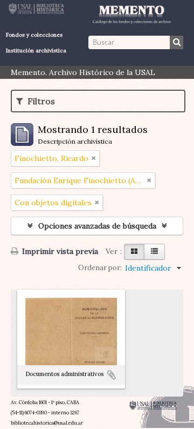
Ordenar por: (100, 267)
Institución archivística (36, 50)
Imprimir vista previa (59, 251)
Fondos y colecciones (34, 34)
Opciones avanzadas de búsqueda (97, 226)
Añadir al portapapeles (111, 375)
